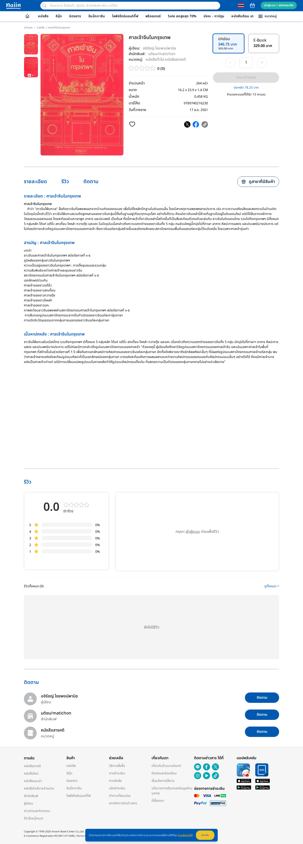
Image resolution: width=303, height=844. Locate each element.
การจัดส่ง (115, 780)
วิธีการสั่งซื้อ (117, 765)
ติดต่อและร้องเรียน (164, 773)
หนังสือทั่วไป (155, 59)
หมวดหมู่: (136, 59)
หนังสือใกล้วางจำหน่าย (39, 788)
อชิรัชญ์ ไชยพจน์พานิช (159, 48)
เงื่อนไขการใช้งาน (163, 780)
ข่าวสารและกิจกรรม (37, 810)
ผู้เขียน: (134, 48)
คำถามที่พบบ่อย (120, 795)
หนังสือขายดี (32, 766)
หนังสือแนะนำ (33, 781)
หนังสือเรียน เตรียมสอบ (248, 16)
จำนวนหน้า (137, 83)
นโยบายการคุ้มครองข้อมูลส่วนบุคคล (172, 791)
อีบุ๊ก (59, 16)
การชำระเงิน (117, 773)
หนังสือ (43, 16)
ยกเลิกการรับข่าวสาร (123, 803)
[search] (44, 5)
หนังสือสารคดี (175, 59)
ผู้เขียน (28, 803)
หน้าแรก (28, 28)
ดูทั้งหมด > (271, 586)
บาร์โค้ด (134, 103)
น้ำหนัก (134, 96)
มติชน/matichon (161, 53)
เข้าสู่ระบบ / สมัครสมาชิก (279, 5)
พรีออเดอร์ (153, 16)
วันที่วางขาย (137, 110)
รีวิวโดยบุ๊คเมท (33, 818)
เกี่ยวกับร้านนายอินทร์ (166, 765)
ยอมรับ (205, 835)
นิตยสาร (75, 16)
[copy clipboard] (205, 124)
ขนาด (133, 90)
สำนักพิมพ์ (31, 795)
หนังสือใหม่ (31, 773)
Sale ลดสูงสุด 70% (182, 16)
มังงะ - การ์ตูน (214, 16)
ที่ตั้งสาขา (158, 800)
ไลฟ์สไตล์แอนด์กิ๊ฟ (125, 16)
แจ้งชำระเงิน (117, 788)
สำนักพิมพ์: (137, 54)
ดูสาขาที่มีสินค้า (262, 182)
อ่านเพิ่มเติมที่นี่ (185, 835)
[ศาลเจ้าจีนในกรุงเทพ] (187, 124)
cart (252, 5)
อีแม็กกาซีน (96, 16)
